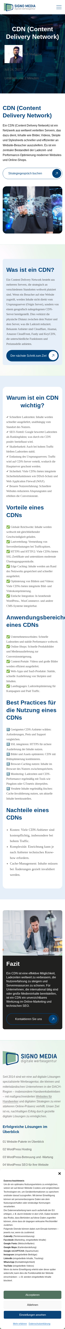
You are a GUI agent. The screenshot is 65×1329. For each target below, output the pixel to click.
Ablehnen (32, 1304)
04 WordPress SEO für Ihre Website (26, 1164)
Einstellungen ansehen (32, 1314)
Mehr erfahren (20, 1323)
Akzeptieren (32, 1294)
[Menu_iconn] (59, 7)
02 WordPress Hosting (17, 1149)
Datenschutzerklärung (39, 1323)
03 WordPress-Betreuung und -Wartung (28, 1157)
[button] (59, 1173)
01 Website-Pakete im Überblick (23, 1141)
